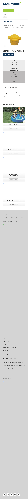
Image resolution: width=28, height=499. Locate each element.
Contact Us (6, 351)
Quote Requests (8, 10)
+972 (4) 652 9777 (8, 220)
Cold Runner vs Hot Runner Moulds (11, 364)
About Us (6, 341)
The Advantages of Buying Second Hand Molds (14, 365)
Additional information (11, 87)
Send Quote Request (8, 54)
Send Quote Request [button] (13, 128)
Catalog (5, 354)
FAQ (4, 344)
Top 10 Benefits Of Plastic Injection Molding (13, 362)
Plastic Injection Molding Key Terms (11, 361)
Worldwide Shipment (9, 348)
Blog (4, 338)
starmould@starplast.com (11, 221)
